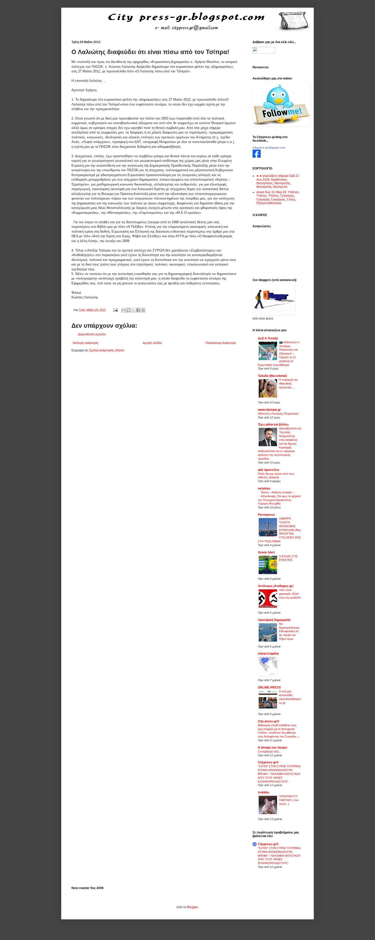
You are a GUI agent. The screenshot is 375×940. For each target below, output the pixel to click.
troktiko (263, 792)
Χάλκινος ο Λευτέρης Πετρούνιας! (278, 413)
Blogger (192, 907)
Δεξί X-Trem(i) (268, 338)
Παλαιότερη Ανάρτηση (221, 343)
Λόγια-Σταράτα (268, 653)
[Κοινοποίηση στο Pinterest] (143, 310)
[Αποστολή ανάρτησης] (115, 309)
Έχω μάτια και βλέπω (273, 424)
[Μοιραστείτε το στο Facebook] (138, 310)
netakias (264, 488)
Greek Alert (266, 552)
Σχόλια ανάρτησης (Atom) (106, 350)
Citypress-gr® (268, 762)
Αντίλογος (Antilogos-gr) (275, 586)
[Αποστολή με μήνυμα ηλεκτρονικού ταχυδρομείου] (123, 310)
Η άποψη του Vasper (273, 747)
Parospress (266, 515)
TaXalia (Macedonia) (272, 376)
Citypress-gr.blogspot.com (269, 147)
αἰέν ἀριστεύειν (268, 470)
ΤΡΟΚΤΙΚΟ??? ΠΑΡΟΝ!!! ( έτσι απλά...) (288, 800)
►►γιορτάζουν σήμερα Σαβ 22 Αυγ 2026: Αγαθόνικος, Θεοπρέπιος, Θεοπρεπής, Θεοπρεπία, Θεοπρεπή (277, 181)
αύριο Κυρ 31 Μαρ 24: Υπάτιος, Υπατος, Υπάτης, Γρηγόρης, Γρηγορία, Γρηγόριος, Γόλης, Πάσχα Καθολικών (278, 197)
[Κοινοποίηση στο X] (133, 310)
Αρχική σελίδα (152, 343)
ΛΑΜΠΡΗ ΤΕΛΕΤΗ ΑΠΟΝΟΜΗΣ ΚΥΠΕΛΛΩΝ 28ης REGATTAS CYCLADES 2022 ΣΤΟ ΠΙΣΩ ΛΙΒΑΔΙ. (279, 530)
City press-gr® (268, 721)
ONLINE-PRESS (269, 687)
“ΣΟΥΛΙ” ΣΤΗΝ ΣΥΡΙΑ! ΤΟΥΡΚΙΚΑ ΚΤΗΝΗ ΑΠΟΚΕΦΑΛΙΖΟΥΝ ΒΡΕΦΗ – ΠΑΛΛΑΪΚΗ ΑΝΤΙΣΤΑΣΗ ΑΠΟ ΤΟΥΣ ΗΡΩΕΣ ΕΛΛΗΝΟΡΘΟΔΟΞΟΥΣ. (279, 774)
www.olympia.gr (269, 410)
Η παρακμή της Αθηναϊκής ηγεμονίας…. (288, 383)
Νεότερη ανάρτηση (85, 343)
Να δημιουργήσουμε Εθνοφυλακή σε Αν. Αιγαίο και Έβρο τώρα (289, 631)
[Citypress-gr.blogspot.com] (257, 156)
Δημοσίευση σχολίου (92, 334)
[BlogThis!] (128, 310)
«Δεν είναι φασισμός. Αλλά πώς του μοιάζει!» (290, 593)
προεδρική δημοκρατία (274, 620)
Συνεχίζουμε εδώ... (269, 751)
